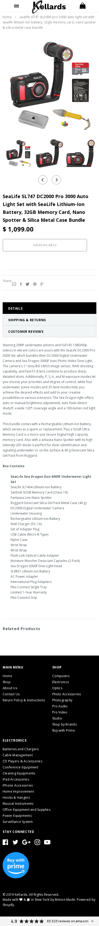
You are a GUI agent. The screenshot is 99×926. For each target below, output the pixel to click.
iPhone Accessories (18, 785)
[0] (82, 6)
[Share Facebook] (21, 283)
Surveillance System (18, 821)
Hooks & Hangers (16, 797)
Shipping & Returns (27, 320)
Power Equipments (17, 815)
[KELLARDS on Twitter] (15, 843)
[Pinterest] (34, 283)
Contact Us (11, 694)
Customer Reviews (26, 331)
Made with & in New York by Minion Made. (39, 899)
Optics (57, 688)
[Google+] (42, 283)
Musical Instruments (18, 803)
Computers (61, 676)
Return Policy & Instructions (24, 700)
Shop (7, 682)
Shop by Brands (64, 724)
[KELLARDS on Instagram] (37, 843)
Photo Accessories (66, 694)
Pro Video (60, 712)
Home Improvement (18, 791)
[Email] (14, 283)
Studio (57, 718)
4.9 (14, 921)
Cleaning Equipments (19, 773)
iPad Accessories (16, 779)
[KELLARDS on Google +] (26, 843)
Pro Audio (60, 706)
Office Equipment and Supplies (26, 809)
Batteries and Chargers (21, 749)
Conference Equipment (20, 767)
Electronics (60, 682)
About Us (10, 688)
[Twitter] (27, 283)
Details (15, 308)
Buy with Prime (63, 730)
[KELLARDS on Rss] (47, 843)
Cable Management (18, 755)
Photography (62, 700)
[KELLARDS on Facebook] (5, 843)
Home (7, 17)
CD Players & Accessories (22, 761)
